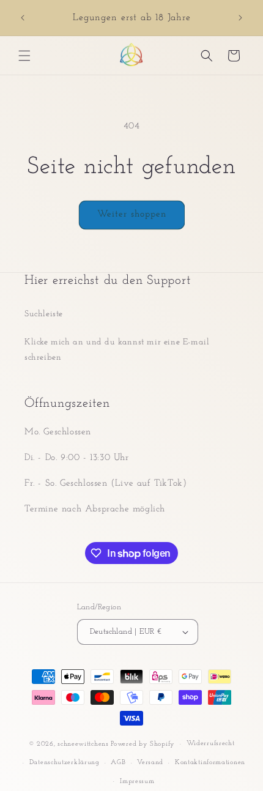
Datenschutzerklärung (64, 762)
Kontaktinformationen (210, 762)
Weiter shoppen (131, 214)
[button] (24, 55)
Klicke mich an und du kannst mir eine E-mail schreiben (116, 350)
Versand (150, 762)
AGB (118, 762)
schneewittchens (83, 744)
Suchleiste (43, 314)
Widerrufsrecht (211, 743)
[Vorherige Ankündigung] (22, 17)
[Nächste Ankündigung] (240, 17)
